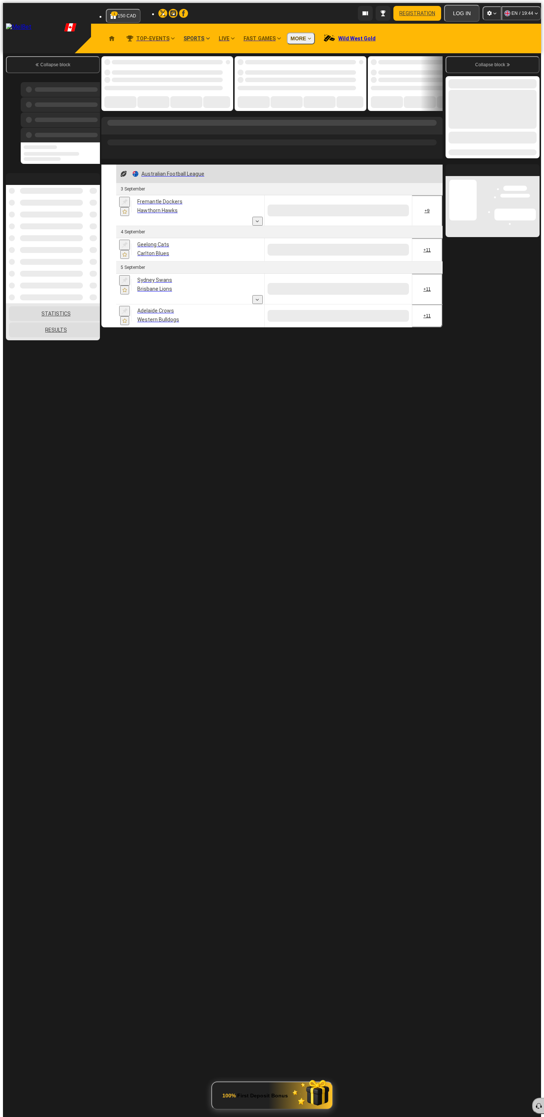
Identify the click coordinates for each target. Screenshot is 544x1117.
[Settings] (492, 13)
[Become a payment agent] (365, 13)
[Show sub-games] (257, 221)
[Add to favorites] (124, 211)
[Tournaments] (383, 13)
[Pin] (124, 202)
